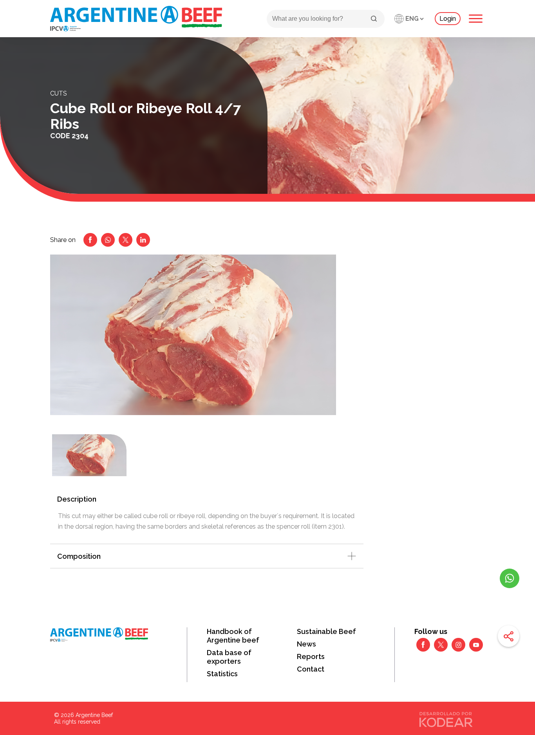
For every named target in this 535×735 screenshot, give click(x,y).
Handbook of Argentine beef (233, 635)
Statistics (222, 674)
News (306, 644)
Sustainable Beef (326, 631)
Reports (311, 656)
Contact (310, 669)
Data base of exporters (229, 656)
